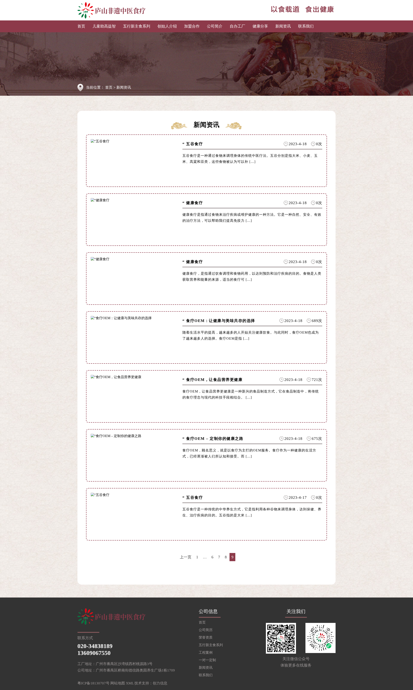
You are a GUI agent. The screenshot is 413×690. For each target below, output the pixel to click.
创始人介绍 (167, 26)
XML (130, 683)
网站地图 (117, 683)
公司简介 (214, 26)
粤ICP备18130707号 (93, 683)
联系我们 (306, 26)
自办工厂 (237, 26)
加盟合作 (192, 26)
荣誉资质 (206, 637)
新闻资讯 (283, 26)
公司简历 (206, 630)
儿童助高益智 (104, 26)
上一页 (185, 557)
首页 (81, 26)
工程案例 (206, 652)
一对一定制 (207, 660)
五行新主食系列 (136, 26)
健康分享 (260, 26)
